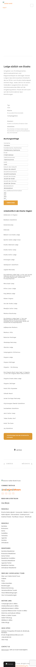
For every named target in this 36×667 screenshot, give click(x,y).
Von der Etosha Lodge (10, 303)
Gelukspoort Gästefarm (11, 264)
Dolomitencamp (8, 225)
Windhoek (28, 517)
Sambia (4, 540)
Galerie (3, 578)
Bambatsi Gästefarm (10, 220)
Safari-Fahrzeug (6, 618)
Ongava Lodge (8, 357)
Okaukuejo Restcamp (10, 342)
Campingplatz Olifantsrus (12, 352)
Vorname (7, 143)
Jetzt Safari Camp (9, 413)
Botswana (4, 528)
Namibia (4, 526)
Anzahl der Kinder (10, 176)
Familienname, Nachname (13, 148)
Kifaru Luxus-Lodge (10, 288)
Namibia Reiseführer (7, 551)
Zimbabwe (4, 543)
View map (4, 640)
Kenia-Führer (5, 556)
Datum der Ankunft (10, 167)
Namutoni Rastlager (10, 337)
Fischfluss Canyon (18, 517)
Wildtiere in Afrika (6, 620)
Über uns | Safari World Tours (10, 576)
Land (5, 162)
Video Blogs (5, 622)
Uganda (4, 538)
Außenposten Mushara (10, 327)
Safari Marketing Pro (21, 666)
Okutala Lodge (8, 347)
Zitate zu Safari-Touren (8, 615)
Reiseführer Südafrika (8, 558)
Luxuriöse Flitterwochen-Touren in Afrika (14, 611)
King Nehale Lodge (9, 293)
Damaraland (15, 514)
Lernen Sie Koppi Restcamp (12, 398)
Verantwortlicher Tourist (9, 590)
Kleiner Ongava (8, 298)
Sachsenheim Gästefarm (11, 408)
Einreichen (11, 203)
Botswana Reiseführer (8, 553)
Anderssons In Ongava (10, 215)
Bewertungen (5, 586)
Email (5, 153)
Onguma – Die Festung (11, 367)
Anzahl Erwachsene (10, 172)
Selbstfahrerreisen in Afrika (10, 608)
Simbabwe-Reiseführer (8, 568)
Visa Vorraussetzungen (9, 595)
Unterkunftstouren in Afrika (9, 606)
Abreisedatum (9, 186)
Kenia (3, 531)
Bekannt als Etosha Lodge (12, 234)
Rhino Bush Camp (9, 283)
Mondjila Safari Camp (10, 308)
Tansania (4, 535)
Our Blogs (5, 503)
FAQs (3, 581)
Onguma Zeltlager (9, 383)
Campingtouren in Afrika (9, 604)
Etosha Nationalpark (8, 512)
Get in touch (5, 650)
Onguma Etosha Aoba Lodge (12, 378)
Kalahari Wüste (6, 517)
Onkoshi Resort (8, 393)
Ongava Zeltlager (9, 362)
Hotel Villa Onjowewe (10, 388)
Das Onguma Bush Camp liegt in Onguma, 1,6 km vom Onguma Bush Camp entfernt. (17, 373)
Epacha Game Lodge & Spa (12, 239)
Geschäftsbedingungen (9, 593)
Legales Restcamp (9, 269)
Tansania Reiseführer (8, 560)
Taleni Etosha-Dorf (10, 418)
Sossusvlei (19, 512)
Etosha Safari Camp (10, 249)
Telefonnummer (9, 157)
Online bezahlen (6, 583)
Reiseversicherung (7, 588)
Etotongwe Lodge (9, 259)
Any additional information (13, 191)
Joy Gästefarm (8, 428)
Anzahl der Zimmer (10, 181)
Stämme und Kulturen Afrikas (10, 613)
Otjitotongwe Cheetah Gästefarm (14, 403)
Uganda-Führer (6, 563)
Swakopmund (24, 514)
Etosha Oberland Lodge (11, 244)
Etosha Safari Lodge (10, 254)
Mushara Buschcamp (10, 313)
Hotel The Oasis (8, 423)
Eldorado (6, 230)
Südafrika (4, 533)
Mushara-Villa (8, 332)
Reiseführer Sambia (7, 565)
